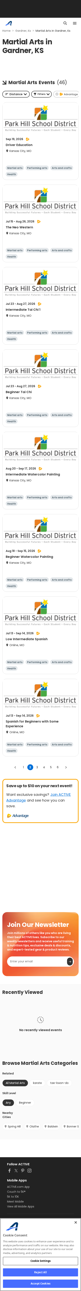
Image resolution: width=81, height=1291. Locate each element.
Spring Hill (14, 1126)
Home (6, 31)
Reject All (40, 1272)
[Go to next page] (66, 767)
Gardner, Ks (23, 31)
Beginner (25, 1103)
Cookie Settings (40, 1261)
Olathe (34, 1126)
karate (37, 1083)
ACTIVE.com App (18, 1187)
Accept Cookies (40, 1283)
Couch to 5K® (16, 1192)
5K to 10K (13, 1197)
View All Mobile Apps (20, 1206)
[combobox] (16, 94)
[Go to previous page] (15, 767)
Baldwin (53, 1126)
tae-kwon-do (59, 1083)
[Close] (75, 1222)
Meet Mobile (15, 1202)
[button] (41, 94)
